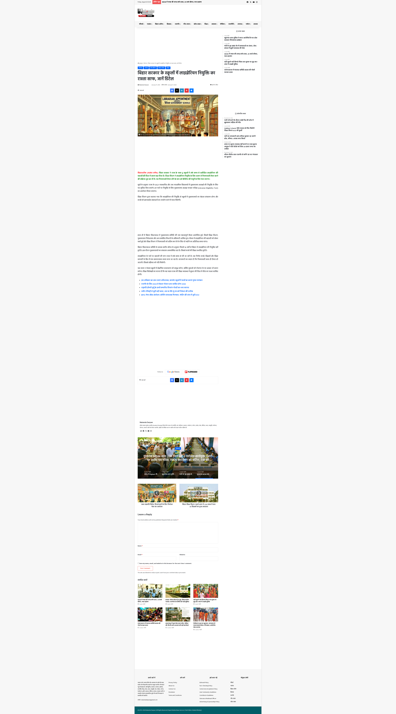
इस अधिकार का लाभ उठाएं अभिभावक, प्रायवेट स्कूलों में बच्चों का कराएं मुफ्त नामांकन (172, 280)
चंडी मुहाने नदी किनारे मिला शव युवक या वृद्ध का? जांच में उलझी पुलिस (184, 2)
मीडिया (222, 24)
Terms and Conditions (175, 695)
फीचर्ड (141, 24)
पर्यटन (248, 24)
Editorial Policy (204, 683)
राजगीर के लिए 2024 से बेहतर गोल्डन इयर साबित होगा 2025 (163, 284)
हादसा (256, 24)
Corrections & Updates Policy (208, 689)
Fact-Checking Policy (206, 686)
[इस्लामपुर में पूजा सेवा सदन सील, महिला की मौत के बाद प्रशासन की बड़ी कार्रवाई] (178, 614)
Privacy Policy (173, 683)
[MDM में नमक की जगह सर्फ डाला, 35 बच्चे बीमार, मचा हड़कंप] (150, 591)
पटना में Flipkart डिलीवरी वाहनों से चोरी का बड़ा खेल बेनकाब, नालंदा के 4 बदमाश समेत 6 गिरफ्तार (178, 458)
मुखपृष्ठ (141, 63)
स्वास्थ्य (214, 24)
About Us (171, 686)
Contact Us (172, 689)
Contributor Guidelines (206, 695)
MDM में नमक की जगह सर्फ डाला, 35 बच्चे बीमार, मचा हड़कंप (150, 601)
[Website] (141, 431)
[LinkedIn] (182, 90)
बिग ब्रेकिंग (153, 68)
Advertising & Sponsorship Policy (209, 702)
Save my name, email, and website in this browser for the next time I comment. (165, 563)
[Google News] (173, 372)
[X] (177, 90)
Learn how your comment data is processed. (173, 573)
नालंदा (149, 24)
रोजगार (145, 63)
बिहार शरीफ (159, 24)
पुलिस (177, 448)
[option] (178, 458)
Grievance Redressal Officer (208, 699)
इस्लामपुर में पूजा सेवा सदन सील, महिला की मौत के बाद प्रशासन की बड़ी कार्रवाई (177, 624)
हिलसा (169, 24)
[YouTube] (148, 431)
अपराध (240, 24)
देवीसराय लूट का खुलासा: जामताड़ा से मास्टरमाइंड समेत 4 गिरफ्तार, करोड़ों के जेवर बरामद (204, 625)
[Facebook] (172, 90)
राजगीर (177, 24)
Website (182, 555)
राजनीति (231, 24)
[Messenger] (191, 90)
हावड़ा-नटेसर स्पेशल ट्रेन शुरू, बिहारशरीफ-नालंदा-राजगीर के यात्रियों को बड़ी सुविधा (177, 601)
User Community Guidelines (208, 692)
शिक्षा (206, 24)
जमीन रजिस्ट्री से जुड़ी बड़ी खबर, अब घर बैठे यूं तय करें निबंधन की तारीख (167, 291)
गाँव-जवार (186, 24)
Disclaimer (172, 692)
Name (140, 546)
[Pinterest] (187, 90)
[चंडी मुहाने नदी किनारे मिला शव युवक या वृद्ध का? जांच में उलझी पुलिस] (205, 591)
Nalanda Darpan (144, 85)
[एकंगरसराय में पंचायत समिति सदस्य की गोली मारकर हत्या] (150, 614)
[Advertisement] (218, 11)
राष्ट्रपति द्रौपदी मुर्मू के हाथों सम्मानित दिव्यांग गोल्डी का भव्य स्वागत (165, 287)
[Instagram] (151, 431)
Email (140, 555)
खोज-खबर (197, 24)
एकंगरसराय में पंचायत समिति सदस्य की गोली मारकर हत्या (149, 624)
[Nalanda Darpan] (146, 13)
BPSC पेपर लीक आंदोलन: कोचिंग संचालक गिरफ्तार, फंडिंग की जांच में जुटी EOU (170, 295)
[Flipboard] (191, 372)
